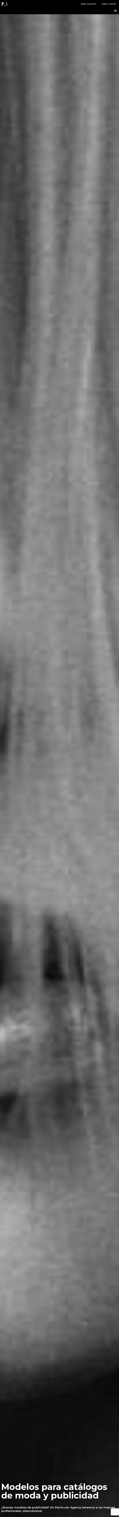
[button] (115, 11)
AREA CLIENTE (109, 4)
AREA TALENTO (88, 4)
